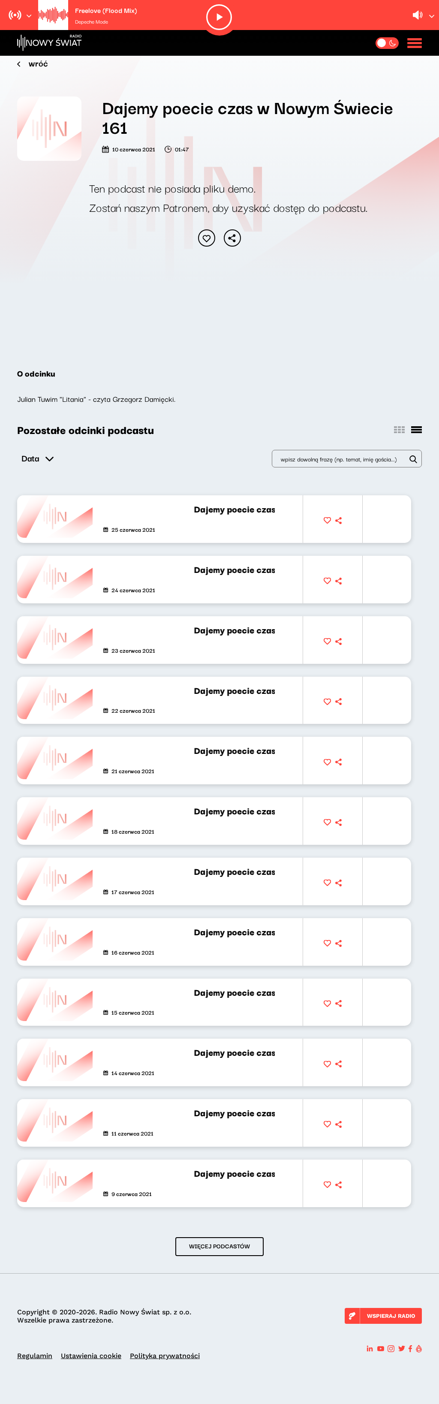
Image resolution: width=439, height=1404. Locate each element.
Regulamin (34, 1356)
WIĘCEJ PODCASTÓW (219, 1245)
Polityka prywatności (165, 1356)
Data (30, 457)
